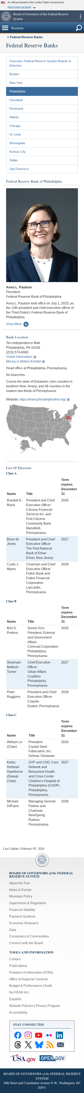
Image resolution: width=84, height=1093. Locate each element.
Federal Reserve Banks (26, 37)
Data (12, 930)
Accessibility (18, 1012)
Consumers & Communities (29, 936)
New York (15, 82)
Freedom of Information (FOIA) (31, 972)
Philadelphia (17, 91)
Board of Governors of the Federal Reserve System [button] (40, 16)
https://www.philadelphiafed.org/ (43, 399)
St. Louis (15, 134)
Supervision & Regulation (27, 903)
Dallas (13, 160)
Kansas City (17, 151)
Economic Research (24, 923)
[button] (6, 16)
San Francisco (19, 169)
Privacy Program (48, 1006)
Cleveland (16, 100)
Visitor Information (19, 356)
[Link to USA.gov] (24, 1057)
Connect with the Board (26, 943)
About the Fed (19, 883)
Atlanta (14, 117)
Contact (14, 959)
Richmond (16, 108)
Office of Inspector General (28, 979)
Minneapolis (17, 143)
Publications (18, 965)
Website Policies (21, 1006)
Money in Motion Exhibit (23, 361)
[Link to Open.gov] (54, 1057)
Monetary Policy (20, 896)
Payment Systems (22, 916)
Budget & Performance (25, 985)
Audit (48, 985)
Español (15, 999)
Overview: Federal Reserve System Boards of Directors (40, 63)
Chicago (14, 126)
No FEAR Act (19, 992)
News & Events (20, 890)
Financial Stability (22, 909)
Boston (14, 74)
